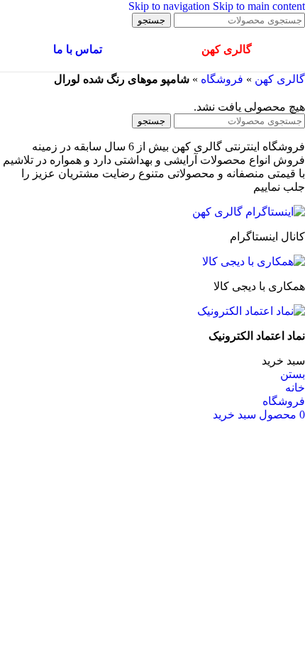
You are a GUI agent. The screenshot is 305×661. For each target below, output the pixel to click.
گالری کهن (280, 79)
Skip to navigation (170, 6)
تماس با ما (77, 49)
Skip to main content (259, 6)
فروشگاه (222, 79)
